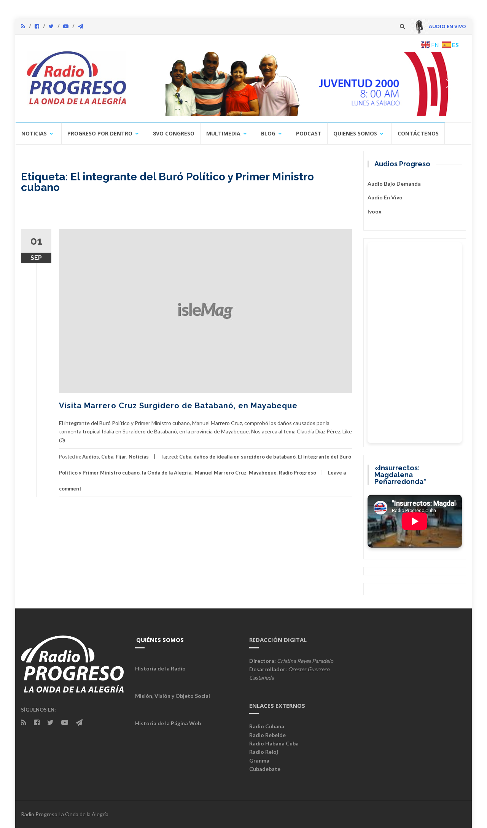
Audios (90, 457)
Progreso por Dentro (99, 133)
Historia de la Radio (160, 668)
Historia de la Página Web (168, 723)
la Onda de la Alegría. (167, 473)
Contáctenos (418, 133)
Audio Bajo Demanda (394, 183)
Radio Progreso (297, 473)
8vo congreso (173, 133)
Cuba (107, 457)
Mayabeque (263, 473)
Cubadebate (264, 769)
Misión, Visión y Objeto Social (172, 696)
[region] (299, 83)
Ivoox (375, 211)
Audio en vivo (385, 197)
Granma (259, 760)
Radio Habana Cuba (274, 743)
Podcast (308, 133)
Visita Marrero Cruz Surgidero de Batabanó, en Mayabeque (178, 405)
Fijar (121, 457)
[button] (150, 84)
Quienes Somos (355, 133)
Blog (268, 133)
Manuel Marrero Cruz (221, 473)
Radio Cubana (266, 726)
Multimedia (223, 133)
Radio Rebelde (267, 735)
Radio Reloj (263, 751)
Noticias (34, 133)
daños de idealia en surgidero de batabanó (245, 457)
